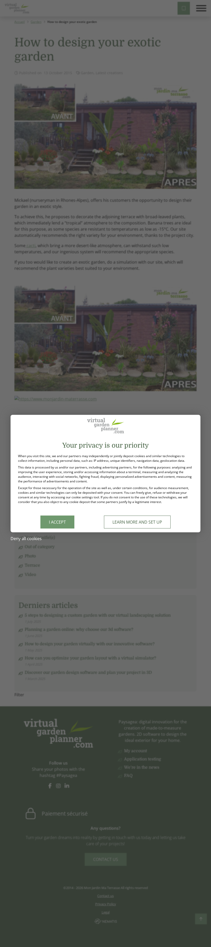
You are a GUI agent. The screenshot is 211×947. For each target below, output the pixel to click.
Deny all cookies (26, 538)
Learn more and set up (137, 522)
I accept (57, 522)
